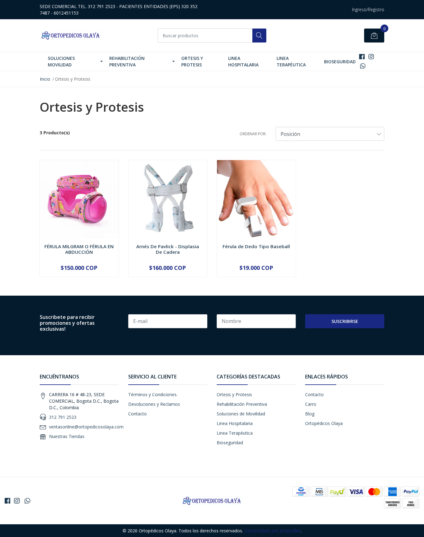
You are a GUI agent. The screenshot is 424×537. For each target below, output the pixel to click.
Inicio (45, 79)
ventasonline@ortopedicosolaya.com (86, 427)
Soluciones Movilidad (61, 61)
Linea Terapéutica (291, 61)
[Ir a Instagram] (371, 56)
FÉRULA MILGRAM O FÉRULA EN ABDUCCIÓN (79, 249)
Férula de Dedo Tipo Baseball (256, 246)
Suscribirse (345, 321)
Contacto (137, 414)
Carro (310, 404)
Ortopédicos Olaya (324, 423)
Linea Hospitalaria (243, 61)
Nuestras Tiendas (66, 436)
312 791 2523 (62, 417)
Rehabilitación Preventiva (127, 61)
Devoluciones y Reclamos (154, 404)
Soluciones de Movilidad (241, 414)
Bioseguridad (340, 62)
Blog (309, 414)
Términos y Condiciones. (153, 394)
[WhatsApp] (363, 66)
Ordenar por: (253, 133)
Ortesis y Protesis (192, 61)
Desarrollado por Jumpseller (272, 531)
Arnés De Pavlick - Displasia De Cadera (167, 249)
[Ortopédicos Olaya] (71, 36)
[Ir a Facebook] (362, 56)
